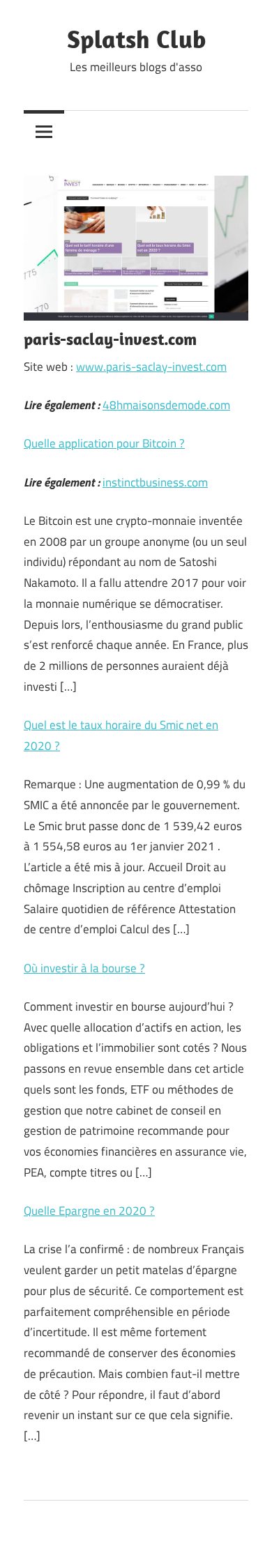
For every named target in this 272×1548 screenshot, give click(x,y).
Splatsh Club (136, 38)
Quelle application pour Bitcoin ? (104, 443)
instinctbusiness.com (155, 482)
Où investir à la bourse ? (84, 968)
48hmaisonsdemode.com (166, 405)
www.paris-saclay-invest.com (151, 367)
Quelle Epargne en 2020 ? (89, 1211)
